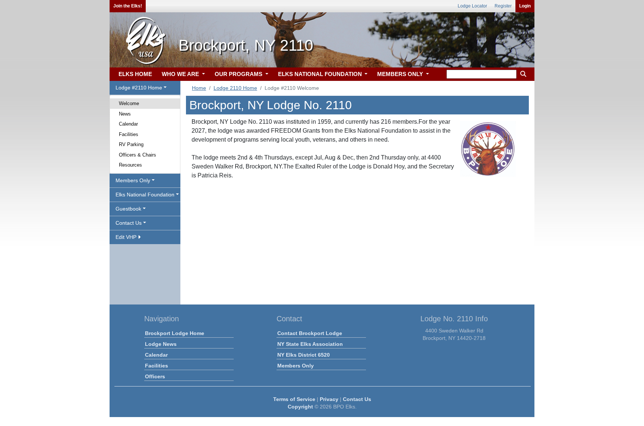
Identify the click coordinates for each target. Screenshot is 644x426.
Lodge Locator (472, 6)
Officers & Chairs (137, 155)
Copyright (300, 407)
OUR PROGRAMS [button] (239, 74)
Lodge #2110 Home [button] (139, 88)
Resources (130, 165)
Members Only (295, 366)
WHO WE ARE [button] (181, 74)
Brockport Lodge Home (174, 333)
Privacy (329, 399)
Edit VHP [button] (127, 237)
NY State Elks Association (310, 344)
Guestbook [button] (128, 209)
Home (199, 88)
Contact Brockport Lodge (309, 333)
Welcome (129, 103)
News (125, 114)
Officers (155, 376)
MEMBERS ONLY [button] (400, 74)
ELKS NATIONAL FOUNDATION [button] (320, 74)
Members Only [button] (133, 180)
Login (525, 6)
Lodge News (161, 344)
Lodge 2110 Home (235, 88)
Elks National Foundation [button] (145, 195)
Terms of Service (294, 399)
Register (503, 6)
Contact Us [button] (129, 223)
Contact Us (357, 399)
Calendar (128, 124)
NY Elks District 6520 (303, 355)
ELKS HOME (135, 74)
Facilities (128, 134)
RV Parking (131, 144)
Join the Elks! (127, 6)
